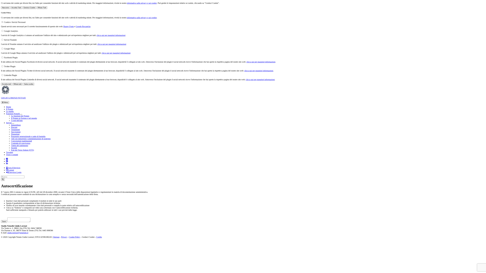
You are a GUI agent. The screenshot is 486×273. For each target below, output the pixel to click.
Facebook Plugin (11, 57)
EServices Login (14, 172)
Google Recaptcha (83, 26)
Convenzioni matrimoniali (21, 141)
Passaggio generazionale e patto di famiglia (28, 136)
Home (8, 107)
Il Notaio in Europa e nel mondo (24, 118)
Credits (99, 237)
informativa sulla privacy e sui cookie (142, 3)
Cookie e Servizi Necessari (15, 22)
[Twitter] (7, 161)
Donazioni (15, 134)
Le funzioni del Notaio (20, 116)
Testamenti (15, 130)
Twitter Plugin (9, 66)
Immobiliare (16, 125)
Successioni (16, 132)
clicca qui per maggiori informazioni (111, 35)
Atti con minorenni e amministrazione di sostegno (31, 139)
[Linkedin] (7, 163)
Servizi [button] (9, 123)
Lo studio (10, 111)
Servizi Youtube (10, 40)
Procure (14, 127)
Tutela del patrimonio (19, 145)
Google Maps (9, 49)
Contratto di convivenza (20, 143)
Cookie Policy (74, 237)
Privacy (64, 237)
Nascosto (5, 8)
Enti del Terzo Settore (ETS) (22, 150)
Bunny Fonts (68, 26)
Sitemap (56, 237)
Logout (11, 170)
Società (14, 148)
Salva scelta (28, 84)
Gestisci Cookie (29, 8)
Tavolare (9, 152)
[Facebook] (7, 159)
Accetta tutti (6, 84)
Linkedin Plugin (10, 75)
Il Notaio (9, 109)
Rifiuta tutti (18, 84)
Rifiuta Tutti (42, 8)
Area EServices (14, 168)
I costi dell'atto (17, 120)
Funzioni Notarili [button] (13, 114)
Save (4, 221)
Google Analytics (11, 31)
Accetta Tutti (16, 8)
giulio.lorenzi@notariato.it (17, 233)
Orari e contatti (12, 155)
